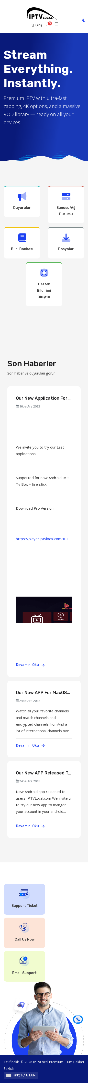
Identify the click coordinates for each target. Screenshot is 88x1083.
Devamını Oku (28, 665)
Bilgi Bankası (22, 249)
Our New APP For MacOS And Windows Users (41, 693)
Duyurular (22, 208)
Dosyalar (66, 249)
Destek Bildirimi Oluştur (44, 290)
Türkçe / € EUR (23, 1075)
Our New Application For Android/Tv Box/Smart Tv (43, 398)
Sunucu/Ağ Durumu (66, 211)
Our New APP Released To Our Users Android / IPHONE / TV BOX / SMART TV (43, 773)
